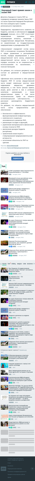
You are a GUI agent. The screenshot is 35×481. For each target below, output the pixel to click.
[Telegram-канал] (26, 2)
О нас (9, 463)
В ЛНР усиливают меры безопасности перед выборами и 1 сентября (21, 171)
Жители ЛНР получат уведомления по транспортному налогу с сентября (21, 213)
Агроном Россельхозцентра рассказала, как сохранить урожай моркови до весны (20, 242)
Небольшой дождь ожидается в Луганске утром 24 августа (19, 189)
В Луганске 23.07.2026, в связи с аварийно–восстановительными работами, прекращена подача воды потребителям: (21, 233)
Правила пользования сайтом (16, 474)
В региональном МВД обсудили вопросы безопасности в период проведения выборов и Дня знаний (20, 197)
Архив (9, 477)
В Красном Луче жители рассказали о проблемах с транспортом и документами (21, 251)
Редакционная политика (15, 468)
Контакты (10, 466)
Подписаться (17, 158)
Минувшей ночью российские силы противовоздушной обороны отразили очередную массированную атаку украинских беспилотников (21, 180)
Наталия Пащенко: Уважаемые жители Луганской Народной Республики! (21, 206)
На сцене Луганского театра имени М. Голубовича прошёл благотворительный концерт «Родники (21, 222)
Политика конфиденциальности (17, 471)
